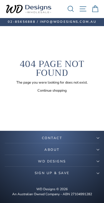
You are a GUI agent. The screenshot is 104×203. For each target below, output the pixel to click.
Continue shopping (52, 90)
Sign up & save (52, 173)
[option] (52, 22)
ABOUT (51, 149)
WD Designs (52, 161)
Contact (52, 138)
